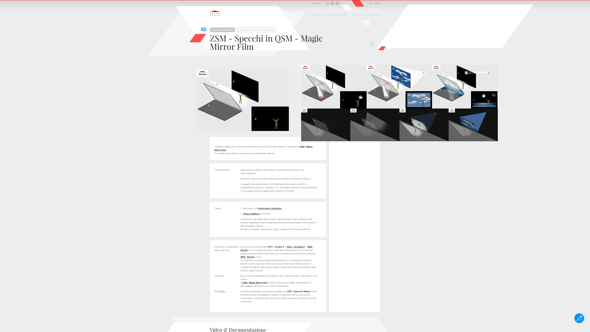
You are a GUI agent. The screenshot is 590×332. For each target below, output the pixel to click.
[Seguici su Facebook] (332, 3)
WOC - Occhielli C (296, 246)
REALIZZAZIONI (337, 14)
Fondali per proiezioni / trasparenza (256, 29)
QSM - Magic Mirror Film (254, 282)
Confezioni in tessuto (222, 29)
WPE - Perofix (247, 257)
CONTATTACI (373, 14)
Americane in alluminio (270, 208)
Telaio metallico (251, 213)
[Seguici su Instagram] (327, 3)
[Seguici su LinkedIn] (337, 3)
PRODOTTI (317, 14)
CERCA (356, 14)
